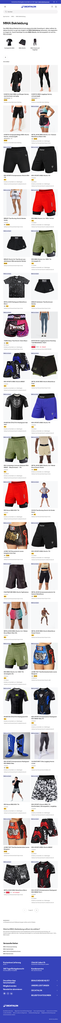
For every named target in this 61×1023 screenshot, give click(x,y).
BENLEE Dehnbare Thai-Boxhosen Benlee (42, 303)
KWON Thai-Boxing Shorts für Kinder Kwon (43, 511)
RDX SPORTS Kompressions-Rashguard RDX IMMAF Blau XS (44, 717)
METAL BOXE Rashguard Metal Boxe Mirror (15, 303)
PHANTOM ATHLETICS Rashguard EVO (16, 716)
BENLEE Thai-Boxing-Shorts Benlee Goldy (15, 219)
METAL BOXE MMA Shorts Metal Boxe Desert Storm (43, 632)
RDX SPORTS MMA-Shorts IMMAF (14, 381)
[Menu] (5, 7)
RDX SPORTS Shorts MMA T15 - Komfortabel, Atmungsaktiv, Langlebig (43, 805)
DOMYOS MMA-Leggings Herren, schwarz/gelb (41, 95)
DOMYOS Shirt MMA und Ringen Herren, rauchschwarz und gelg (16, 95)
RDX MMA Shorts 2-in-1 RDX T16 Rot (42, 218)
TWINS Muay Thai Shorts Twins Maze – (16, 341)
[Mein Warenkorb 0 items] (56, 7)
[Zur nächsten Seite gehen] (36, 910)
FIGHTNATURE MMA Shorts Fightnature (16, 592)
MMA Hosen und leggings (35, 48)
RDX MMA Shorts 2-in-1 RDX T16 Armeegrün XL (41, 260)
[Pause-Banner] (54, 2)
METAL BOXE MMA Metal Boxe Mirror (15, 890)
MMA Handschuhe (8, 949)
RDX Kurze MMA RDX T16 (11, 510)
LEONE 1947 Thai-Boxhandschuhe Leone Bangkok (44, 673)
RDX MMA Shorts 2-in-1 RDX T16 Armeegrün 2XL (14, 673)
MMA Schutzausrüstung (10, 946)
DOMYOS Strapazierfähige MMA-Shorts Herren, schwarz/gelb (16, 135)
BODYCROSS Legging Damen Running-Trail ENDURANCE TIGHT (43, 341)
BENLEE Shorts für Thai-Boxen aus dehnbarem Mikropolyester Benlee (15, 260)
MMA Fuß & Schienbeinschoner (12, 951)
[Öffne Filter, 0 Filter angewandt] (5, 57)
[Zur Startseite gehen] (28, 7)
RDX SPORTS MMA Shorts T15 (40, 175)
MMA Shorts (22, 48)
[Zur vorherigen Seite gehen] (24, 910)
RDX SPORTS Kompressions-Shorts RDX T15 (17, 176)
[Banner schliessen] (56, 2)
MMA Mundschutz (8, 953)
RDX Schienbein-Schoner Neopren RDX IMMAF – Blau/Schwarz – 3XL (16, 466)
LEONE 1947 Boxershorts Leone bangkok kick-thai (14, 552)
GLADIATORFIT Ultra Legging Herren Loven (42, 762)
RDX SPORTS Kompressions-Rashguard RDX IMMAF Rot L (44, 891)
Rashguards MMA (9, 48)
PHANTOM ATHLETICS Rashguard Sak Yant (16, 423)
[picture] (16, 78)
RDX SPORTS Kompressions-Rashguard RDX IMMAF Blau (16, 762)
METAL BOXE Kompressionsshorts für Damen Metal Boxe (43, 593)
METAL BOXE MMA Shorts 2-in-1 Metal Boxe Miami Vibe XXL (16, 632)
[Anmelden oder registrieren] (52, 7)
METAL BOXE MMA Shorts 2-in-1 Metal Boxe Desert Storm (43, 466)
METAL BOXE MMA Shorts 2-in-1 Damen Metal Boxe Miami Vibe (43, 135)
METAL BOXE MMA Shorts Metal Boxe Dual (43, 382)
